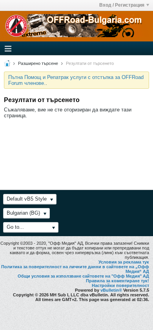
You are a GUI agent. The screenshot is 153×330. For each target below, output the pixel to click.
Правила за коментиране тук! (117, 280)
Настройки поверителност (120, 285)
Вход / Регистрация (121, 5)
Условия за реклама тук (123, 262)
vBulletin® (111, 290)
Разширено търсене (38, 63)
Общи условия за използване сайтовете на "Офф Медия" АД (83, 276)
